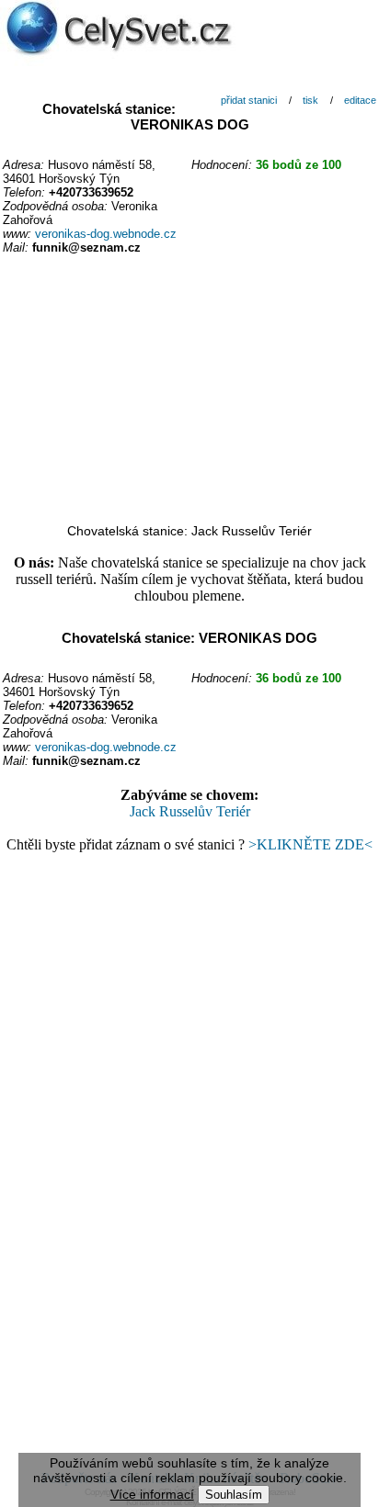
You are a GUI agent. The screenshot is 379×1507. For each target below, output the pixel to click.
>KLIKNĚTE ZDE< (310, 844)
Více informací (152, 1494)
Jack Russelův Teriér (190, 811)
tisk (310, 100)
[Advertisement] (189, 390)
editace (360, 100)
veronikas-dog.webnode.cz (106, 234)
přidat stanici (249, 100)
